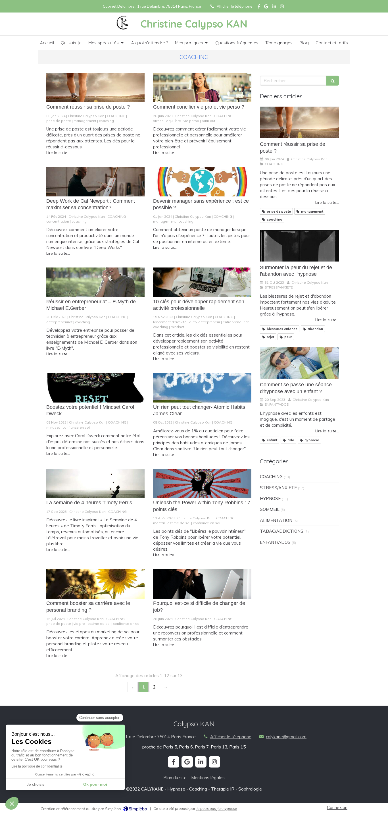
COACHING (271, 476)
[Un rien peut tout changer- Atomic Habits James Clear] (202, 388)
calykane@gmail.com (286, 736)
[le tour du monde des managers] (202, 181)
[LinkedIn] (274, 7)
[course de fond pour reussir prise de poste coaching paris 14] (95, 87)
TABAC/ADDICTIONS (281, 531)
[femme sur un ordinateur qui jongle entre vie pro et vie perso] (202, 87)
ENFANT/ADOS (275, 542)
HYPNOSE (270, 498)
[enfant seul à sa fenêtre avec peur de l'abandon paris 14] (299, 246)
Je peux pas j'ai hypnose (216, 808)
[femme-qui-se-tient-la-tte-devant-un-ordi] (202, 584)
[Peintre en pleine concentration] (95, 181)
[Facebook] (259, 7)
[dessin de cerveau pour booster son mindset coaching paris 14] (95, 388)
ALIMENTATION (276, 520)
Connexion (337, 807)
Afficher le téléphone (235, 6)
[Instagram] (282, 7)
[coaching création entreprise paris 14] (95, 282)
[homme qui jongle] (95, 483)
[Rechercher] (332, 81)
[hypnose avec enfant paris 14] (299, 363)
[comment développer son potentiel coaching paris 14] (202, 483)
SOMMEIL (269, 509)
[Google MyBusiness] (266, 7)
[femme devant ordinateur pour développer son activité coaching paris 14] (202, 282)
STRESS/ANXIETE (278, 487)
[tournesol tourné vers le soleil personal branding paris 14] (95, 584)
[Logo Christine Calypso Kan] (123, 28)
